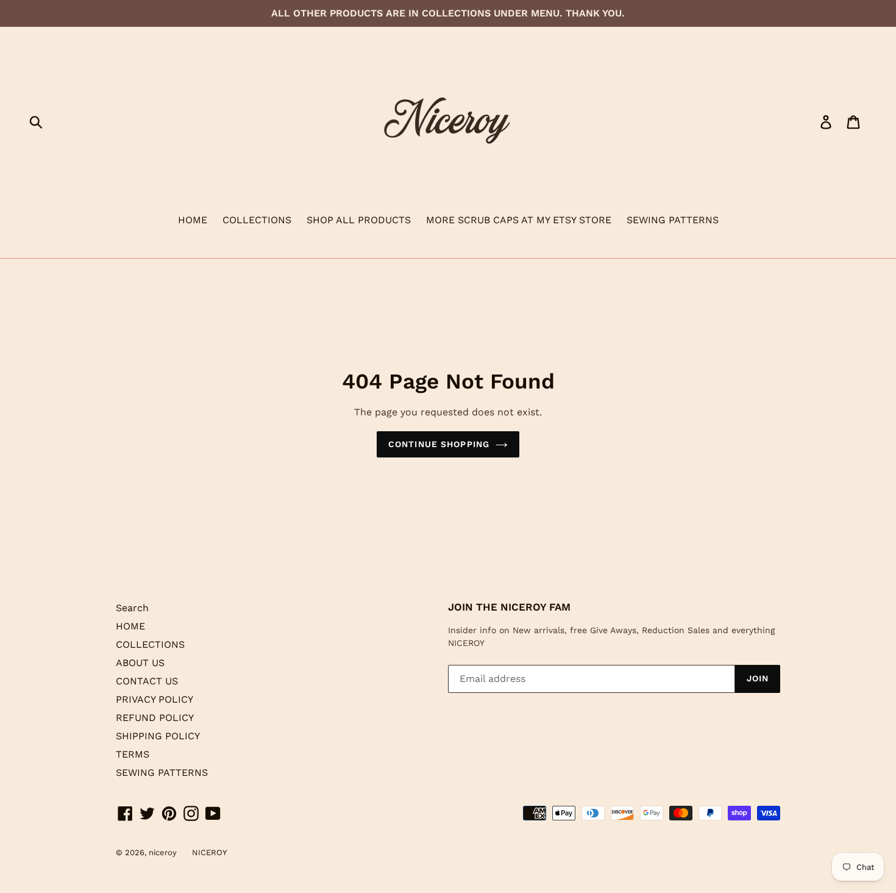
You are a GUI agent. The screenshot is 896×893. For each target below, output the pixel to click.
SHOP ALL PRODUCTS (359, 220)
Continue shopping (438, 444)
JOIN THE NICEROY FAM (509, 607)
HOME (192, 220)
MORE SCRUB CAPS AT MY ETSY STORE (518, 220)
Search (132, 608)
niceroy (163, 852)
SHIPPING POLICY (158, 736)
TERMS (132, 754)
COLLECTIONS (256, 220)
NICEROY (209, 852)
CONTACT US (147, 681)
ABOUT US (140, 663)
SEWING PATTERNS (673, 220)
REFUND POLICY (155, 717)
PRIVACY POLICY (154, 699)
